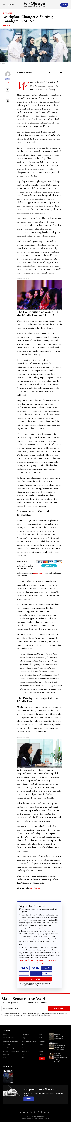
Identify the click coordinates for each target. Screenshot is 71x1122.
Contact (41, 1054)
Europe (24, 1038)
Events (40, 1038)
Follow (7, 78)
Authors (41, 1044)
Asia (23, 1048)
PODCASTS (57, 1053)
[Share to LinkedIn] (7, 93)
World (4, 1058)
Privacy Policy (22, 1015)
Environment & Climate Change (11, 1051)
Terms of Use (33, 1015)
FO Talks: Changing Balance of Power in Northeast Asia (60, 1047)
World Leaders (6, 1054)
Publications (42, 1041)
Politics (5, 1034)
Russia (40, 1034)
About (40, 1048)
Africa (23, 1044)
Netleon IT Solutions (44, 1118)
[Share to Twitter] (7, 90)
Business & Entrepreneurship (10, 1041)
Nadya (7, 26)
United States (25, 1051)
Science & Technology (8, 1048)
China (23, 1058)
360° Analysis (7, 13)
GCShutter (35, 888)
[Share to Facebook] (7, 86)
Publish (41, 1051)
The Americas (25, 1034)
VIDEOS (56, 1043)
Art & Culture (6, 1044)
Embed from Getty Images (23, 278)
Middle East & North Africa (29, 1041)
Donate (29, 1099)
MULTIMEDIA (57, 1034)
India (23, 1054)
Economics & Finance (8, 1038)
